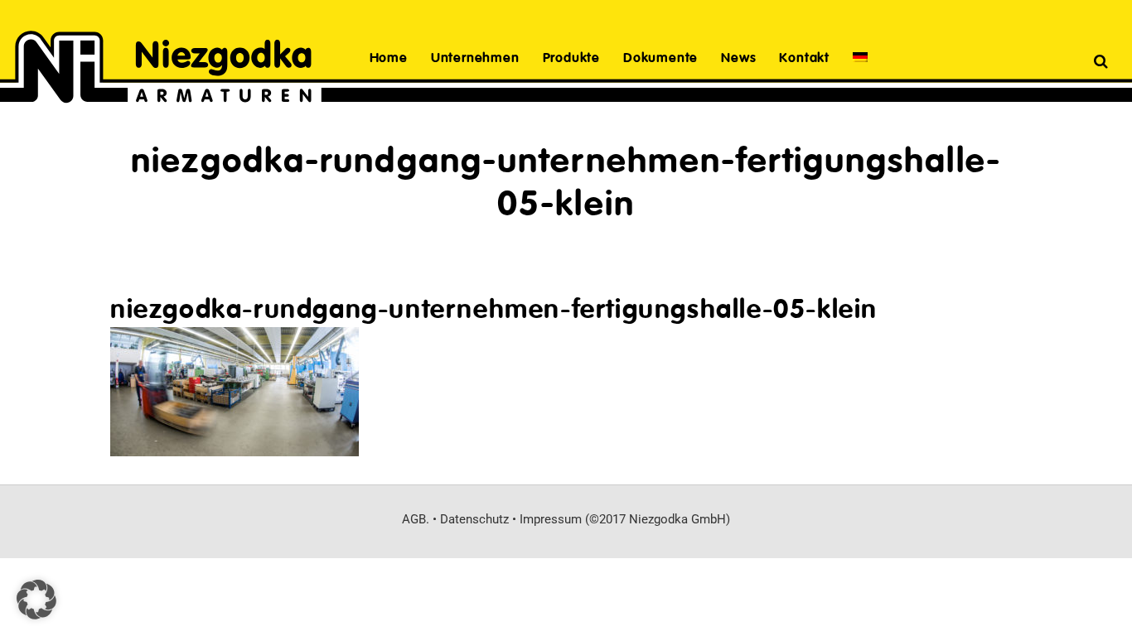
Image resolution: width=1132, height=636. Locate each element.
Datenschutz (474, 519)
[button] (36, 599)
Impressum (551, 519)
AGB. (415, 519)
